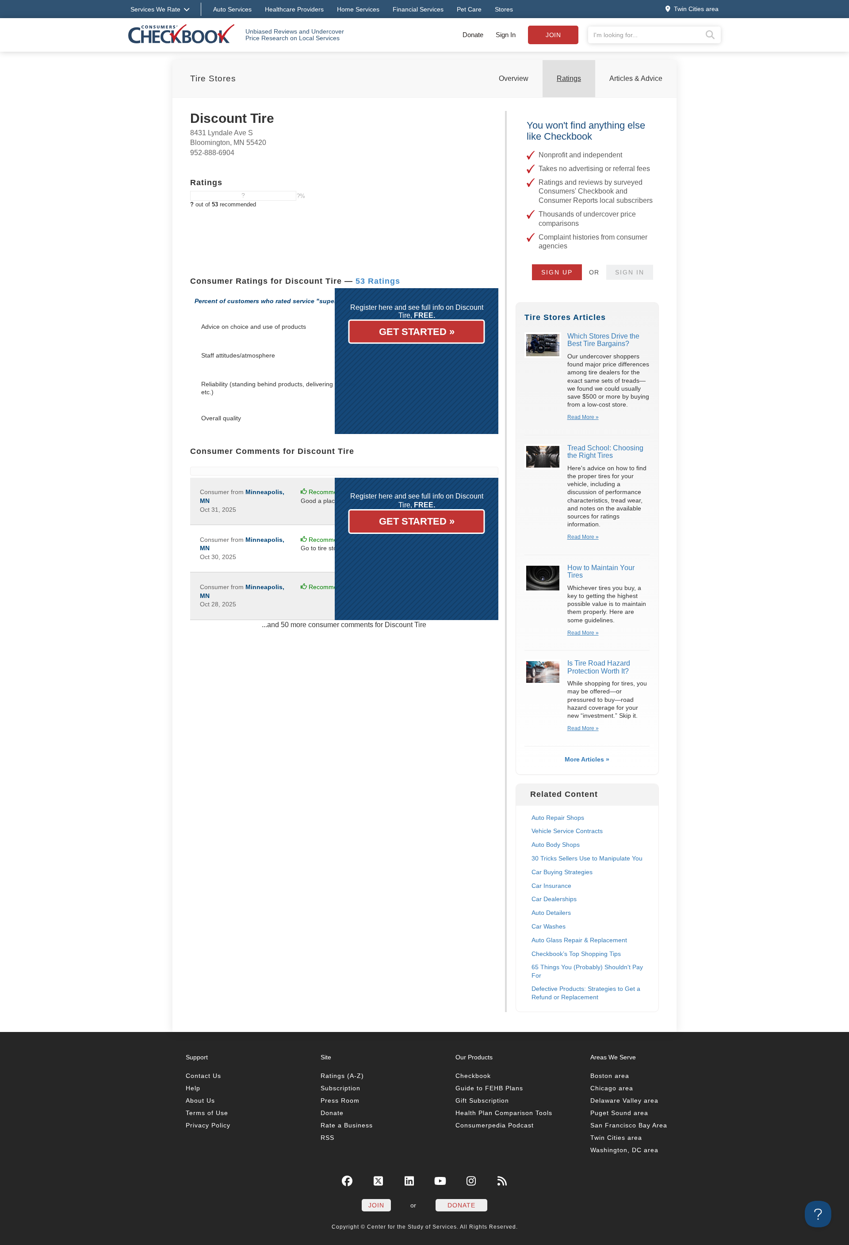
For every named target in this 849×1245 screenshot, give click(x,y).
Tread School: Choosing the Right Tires (605, 452)
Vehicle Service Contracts (567, 830)
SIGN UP (557, 272)
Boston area (609, 1075)
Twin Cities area (616, 1137)
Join (553, 34)
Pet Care (469, 9)
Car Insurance (551, 885)
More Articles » (587, 759)
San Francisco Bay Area (628, 1125)
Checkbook (473, 1075)
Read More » (583, 417)
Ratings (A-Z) (342, 1075)
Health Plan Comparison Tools (503, 1112)
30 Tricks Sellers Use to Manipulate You (587, 858)
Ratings (569, 78)
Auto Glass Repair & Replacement (579, 940)
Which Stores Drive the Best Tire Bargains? (603, 340)
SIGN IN (629, 272)
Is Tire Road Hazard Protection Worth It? (598, 667)
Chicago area (611, 1088)
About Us (200, 1100)
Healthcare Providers (294, 9)
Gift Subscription (482, 1100)
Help (193, 1088)
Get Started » (417, 331)
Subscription (340, 1088)
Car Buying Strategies (562, 872)
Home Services (358, 9)
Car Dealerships (554, 898)
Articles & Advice (635, 78)
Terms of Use (207, 1112)
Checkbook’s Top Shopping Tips (576, 953)
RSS (327, 1137)
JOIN (376, 1205)
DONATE (461, 1205)
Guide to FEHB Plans (489, 1088)
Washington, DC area (624, 1150)
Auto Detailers (551, 912)
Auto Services (232, 9)
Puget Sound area (619, 1112)
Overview (513, 78)
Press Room (340, 1100)
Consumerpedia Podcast (494, 1125)
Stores (504, 9)
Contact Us (203, 1075)
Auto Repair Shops (558, 817)
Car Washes (549, 926)
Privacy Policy (208, 1125)
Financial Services (418, 9)
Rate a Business (347, 1125)
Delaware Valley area (624, 1100)
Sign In (506, 34)
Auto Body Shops (556, 844)
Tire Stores (213, 78)
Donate (473, 34)
